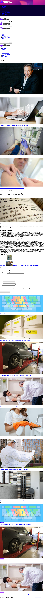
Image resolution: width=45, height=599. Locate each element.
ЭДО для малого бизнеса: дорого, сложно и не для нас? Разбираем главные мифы (16, 125)
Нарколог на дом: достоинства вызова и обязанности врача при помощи (14, 406)
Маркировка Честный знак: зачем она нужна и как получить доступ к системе (15, 340)
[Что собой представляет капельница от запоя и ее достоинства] (21, 154)
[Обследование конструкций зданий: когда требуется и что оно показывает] (21, 467)
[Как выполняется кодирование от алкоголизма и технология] (21, 186)
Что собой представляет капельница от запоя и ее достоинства (12, 156)
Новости (2, 522)
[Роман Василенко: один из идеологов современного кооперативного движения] (21, 94)
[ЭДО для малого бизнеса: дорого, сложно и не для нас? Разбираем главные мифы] (21, 123)
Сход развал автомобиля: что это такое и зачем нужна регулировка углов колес (15, 375)
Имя (1, 281)
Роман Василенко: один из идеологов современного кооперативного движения (15, 96)
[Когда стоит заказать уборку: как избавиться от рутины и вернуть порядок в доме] (21, 436)
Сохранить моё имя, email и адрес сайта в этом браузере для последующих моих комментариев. (21, 288)
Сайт (1, 286)
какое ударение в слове (12, 226)
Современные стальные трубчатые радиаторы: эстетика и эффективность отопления (16, 500)
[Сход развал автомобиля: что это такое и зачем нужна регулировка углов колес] (21, 373)
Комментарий (3, 280)
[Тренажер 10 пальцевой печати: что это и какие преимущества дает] (21, 311)
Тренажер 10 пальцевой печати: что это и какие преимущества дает (13, 313)
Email (1, 283)
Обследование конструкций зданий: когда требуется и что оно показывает (14, 469)
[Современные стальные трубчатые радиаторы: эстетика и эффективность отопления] (21, 498)
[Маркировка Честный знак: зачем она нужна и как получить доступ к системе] (21, 338)
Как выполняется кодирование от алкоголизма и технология (12, 188)
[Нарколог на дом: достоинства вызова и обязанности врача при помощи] (21, 404)
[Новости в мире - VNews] (5, 29)
